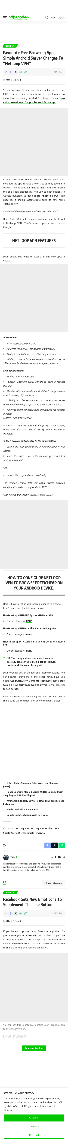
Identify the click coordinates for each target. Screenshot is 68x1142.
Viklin (8, 80)
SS (43, 833)
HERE (29, 621)
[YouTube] (59, 857)
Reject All (34, 1135)
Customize (34, 1126)
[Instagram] (63, 857)
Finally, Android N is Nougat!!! (22, 809)
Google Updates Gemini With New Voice (27, 814)
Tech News (10, 46)
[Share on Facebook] (11, 72)
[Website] (51, 857)
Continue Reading (34, 1048)
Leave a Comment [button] (55, 883)
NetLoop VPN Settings (42, 828)
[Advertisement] (34, 31)
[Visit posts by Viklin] (6, 857)
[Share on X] (15, 72)
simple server (34, 833)
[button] (6, 17)
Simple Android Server (45, 195)
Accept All (34, 1118)
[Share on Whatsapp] (20, 72)
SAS (57, 828)
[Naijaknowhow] (19, 17)
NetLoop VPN (22, 828)
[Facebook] (55, 857)
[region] (34, 1115)
